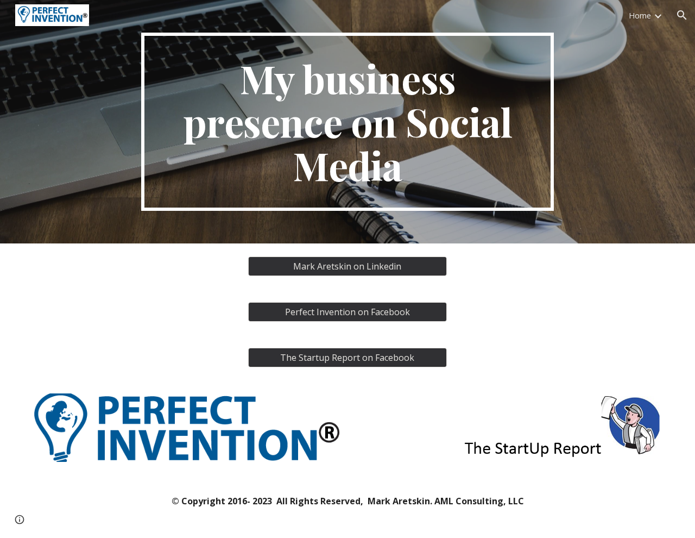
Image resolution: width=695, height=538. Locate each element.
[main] (347, 122)
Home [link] (640, 15)
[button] (682, 15)
